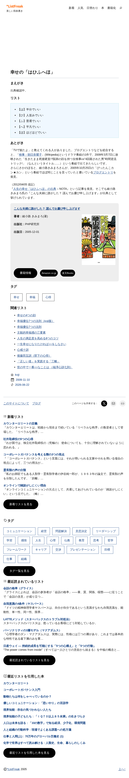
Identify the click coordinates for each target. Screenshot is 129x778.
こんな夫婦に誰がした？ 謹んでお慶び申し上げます (47, 208)
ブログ (36, 403)
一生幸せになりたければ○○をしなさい (41, 344)
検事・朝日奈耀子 (30, 154)
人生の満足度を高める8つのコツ (38, 338)
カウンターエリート (16, 683)
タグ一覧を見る (19, 570)
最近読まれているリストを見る (29, 660)
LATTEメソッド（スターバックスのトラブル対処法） (37, 619)
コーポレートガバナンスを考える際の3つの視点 (33, 454)
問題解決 (61, 531)
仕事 (9, 559)
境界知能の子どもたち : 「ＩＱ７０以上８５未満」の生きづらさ (44, 716)
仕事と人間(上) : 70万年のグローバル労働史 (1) (33, 736)
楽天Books (67, 273)
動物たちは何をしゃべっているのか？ (27, 696)
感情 (24, 540)
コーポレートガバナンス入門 (21, 689)
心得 (48, 297)
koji (17, 374)
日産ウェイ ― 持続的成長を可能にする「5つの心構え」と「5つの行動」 (49, 646)
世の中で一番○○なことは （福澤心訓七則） (45, 367)
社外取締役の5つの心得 (18, 439)
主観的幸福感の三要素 (31, 332)
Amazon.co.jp (49, 273)
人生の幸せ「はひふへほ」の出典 (34, 188)
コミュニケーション (19, 531)
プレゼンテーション (83, 549)
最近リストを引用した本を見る (29, 752)
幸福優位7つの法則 (29, 326)
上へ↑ (122, 769)
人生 (38, 540)
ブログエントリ (103, 172)
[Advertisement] (64, 42)
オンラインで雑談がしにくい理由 (24, 485)
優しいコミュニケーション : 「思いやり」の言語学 (36, 703)
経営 (44, 531)
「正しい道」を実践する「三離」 (38, 361)
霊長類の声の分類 (14, 470)
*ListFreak (14, 6)
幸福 (32, 297)
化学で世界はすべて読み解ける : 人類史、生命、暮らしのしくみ (44, 743)
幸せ (16, 297)
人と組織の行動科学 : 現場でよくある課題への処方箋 (37, 729)
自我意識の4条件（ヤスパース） (24, 603)
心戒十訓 (23, 349)
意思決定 (81, 531)
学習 (9, 540)
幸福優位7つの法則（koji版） (35, 321)
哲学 (110, 540)
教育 (81, 540)
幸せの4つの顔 (26, 315)
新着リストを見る (20, 504)
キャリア (41, 549)
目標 (107, 549)
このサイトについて (16, 403)
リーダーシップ (106, 531)
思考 (96, 540)
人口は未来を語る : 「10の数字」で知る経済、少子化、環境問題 (44, 723)
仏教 (67, 540)
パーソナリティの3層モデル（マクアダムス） (32, 630)
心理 (53, 540)
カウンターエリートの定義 (20, 423)
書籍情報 (25, 273)
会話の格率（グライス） (19, 588)
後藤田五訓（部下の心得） (34, 355)
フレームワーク (17, 549)
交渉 (58, 549)
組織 (24, 559)
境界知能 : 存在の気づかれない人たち (27, 709)
